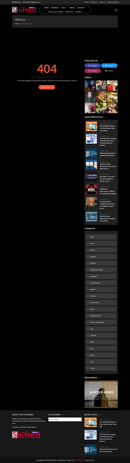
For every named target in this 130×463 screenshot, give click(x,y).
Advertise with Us (113, 2)
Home (87, 2)
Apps (92, 237)
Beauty (92, 250)
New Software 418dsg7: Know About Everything (107, 218)
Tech (63, 8)
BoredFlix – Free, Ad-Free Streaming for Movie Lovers (107, 179)
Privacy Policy (89, 460)
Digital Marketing (96, 270)
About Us (103, 2)
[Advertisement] (65, 43)
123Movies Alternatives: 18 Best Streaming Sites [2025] (108, 191)
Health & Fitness (56, 12)
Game (92, 309)
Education (93, 276)
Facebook (93, 65)
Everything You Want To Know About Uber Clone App (107, 128)
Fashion (80, 8)
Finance (92, 296)
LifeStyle (69, 12)
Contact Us (94, 2)
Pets (91, 348)
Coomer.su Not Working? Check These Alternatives (108, 166)
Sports (79, 12)
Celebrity (93, 263)
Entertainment (95, 283)
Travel (72, 8)
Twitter (110, 65)
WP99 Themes (78, 460)
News (46, 8)
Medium (110, 71)
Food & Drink (94, 302)
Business (55, 8)
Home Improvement (97, 322)
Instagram (94, 71)
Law (91, 329)
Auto (92, 243)
